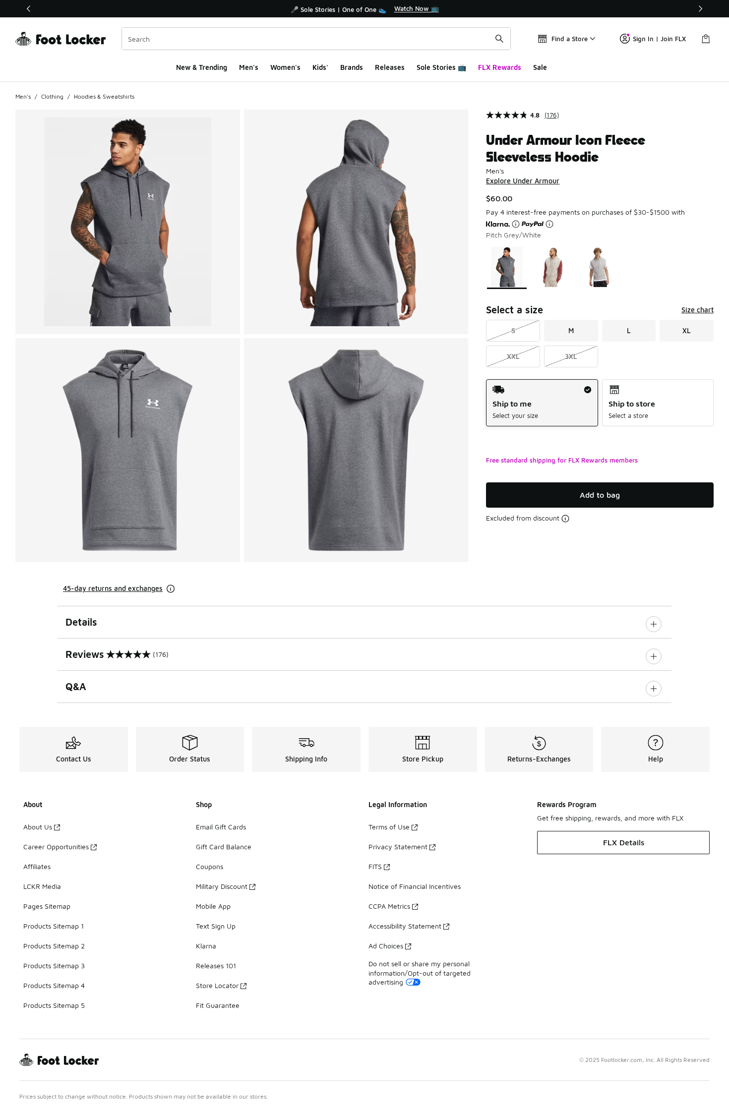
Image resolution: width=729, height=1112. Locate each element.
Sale (540, 67)
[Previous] (29, 8)
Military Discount (221, 886)
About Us (37, 826)
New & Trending (201, 67)
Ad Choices (385, 945)
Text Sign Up (216, 926)
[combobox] (316, 39)
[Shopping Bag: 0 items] (706, 39)
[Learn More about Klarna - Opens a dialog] (516, 224)
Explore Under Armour (522, 180)
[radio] (542, 402)
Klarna (206, 945)
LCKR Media (42, 886)
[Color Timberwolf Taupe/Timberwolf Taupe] (553, 267)
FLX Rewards (499, 67)
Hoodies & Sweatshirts (104, 96)
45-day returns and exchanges (113, 588)
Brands (351, 67)
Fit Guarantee (218, 1005)
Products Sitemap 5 (54, 1005)
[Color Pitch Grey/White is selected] (507, 267)
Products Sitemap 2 (54, 945)
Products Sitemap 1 (53, 926)
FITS (375, 866)
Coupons (209, 866)
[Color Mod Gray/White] (599, 267)
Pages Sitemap (46, 906)
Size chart (697, 309)
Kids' (320, 67)
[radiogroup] (600, 402)
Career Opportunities (56, 846)
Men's (248, 67)
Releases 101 (216, 965)
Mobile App (213, 906)
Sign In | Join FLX (659, 39)
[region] (364, 9)
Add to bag (600, 494)
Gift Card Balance (223, 846)
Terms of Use (389, 826)
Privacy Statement (397, 846)
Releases (390, 67)
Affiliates (37, 866)
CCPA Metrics (389, 906)
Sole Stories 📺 (441, 67)
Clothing (52, 96)
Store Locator (217, 985)
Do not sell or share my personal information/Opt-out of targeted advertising (419, 972)
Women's (285, 67)
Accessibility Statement (404, 926)
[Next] (700, 8)
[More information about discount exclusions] (565, 519)
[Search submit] (499, 39)
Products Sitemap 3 (54, 965)
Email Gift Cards (221, 826)
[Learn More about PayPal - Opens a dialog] (549, 224)
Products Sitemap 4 (54, 985)
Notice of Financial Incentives (414, 886)
